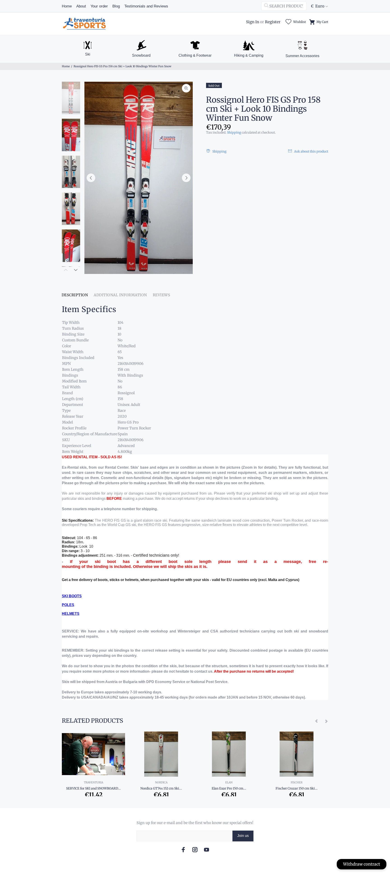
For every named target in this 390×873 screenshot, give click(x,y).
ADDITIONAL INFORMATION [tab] (120, 295)
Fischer (296, 782)
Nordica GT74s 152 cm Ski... (161, 788)
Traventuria (93, 782)
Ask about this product (311, 151)
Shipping (234, 132)
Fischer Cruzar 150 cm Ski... (297, 788)
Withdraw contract (361, 864)
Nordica (161, 782)
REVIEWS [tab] (161, 295)
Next (186, 178)
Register (273, 21)
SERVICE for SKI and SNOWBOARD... (93, 788)
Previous (91, 178)
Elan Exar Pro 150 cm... (229, 788)
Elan (228, 782)
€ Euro (317, 6)
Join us (243, 836)
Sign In (252, 21)
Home (66, 66)
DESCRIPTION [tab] (75, 295)
